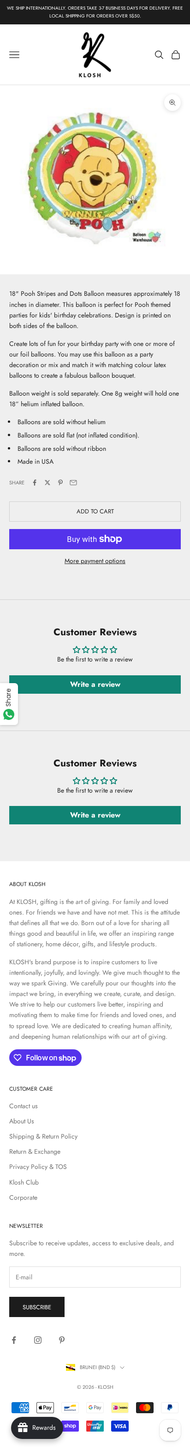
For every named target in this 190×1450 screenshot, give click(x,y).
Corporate (23, 1197)
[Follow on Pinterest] (61, 1340)
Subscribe (37, 1307)
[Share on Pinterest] (60, 482)
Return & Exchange (34, 1151)
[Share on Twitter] (47, 482)
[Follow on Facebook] (13, 1340)
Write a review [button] (95, 684)
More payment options (95, 560)
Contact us (23, 1106)
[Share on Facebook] (34, 482)
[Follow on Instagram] (37, 1340)
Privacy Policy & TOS (38, 1166)
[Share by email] (73, 482)
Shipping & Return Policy (43, 1136)
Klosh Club (24, 1182)
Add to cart (95, 511)
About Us (21, 1121)
